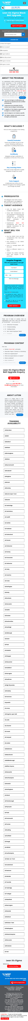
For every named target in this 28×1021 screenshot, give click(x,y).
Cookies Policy (11, 988)
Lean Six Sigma (21, 91)
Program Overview (5, 61)
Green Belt (12, 349)
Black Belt (20, 223)
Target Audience (5, 54)
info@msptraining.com (15, 8)
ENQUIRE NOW (14, 39)
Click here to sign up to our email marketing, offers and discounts (14, 301)
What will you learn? (6, 57)
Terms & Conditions (9, 987)
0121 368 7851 (15, 7)
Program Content (5, 64)
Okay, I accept (4, 1018)
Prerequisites (4, 50)
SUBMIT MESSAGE (13, 305)
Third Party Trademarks (14, 989)
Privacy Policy (19, 987)
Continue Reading (13, 966)
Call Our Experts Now (19, 982)
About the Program (6, 43)
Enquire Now (15, 378)
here (10, 292)
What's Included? (5, 47)
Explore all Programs (17, 25)
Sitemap (17, 989)
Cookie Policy (4, 1014)
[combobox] (13, 34)
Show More (22, 97)
